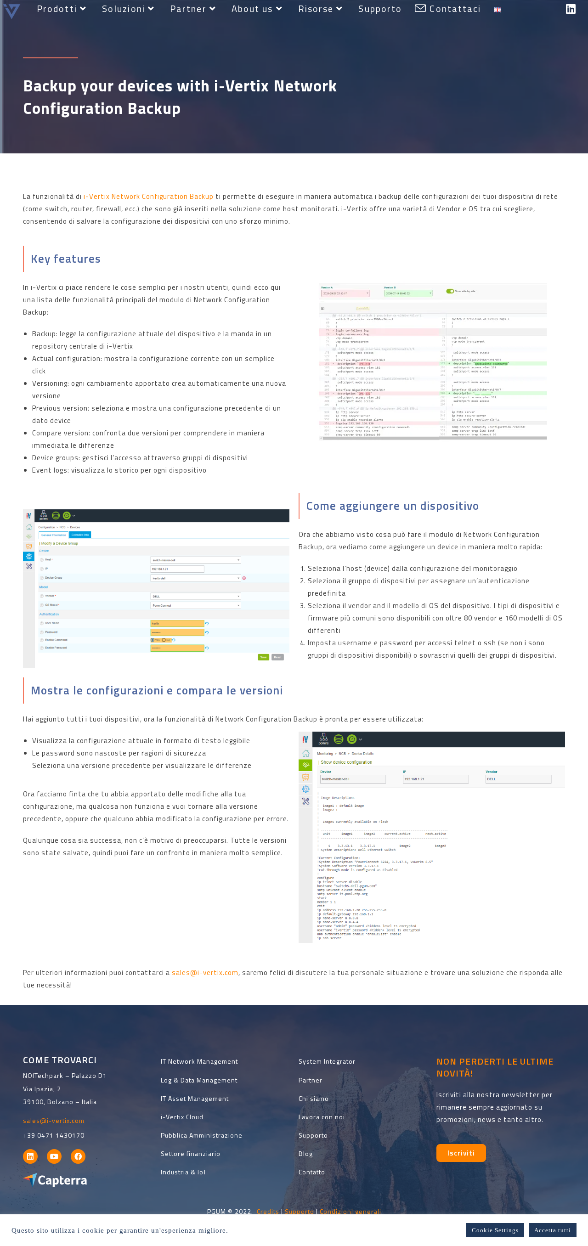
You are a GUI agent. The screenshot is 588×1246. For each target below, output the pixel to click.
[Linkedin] (30, 1156)
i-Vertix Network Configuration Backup (149, 196)
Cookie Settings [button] (495, 1230)
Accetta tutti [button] (552, 1230)
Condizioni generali (350, 1211)
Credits (268, 1211)
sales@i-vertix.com (205, 972)
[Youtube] (54, 1156)
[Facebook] (78, 1156)
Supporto (299, 1211)
